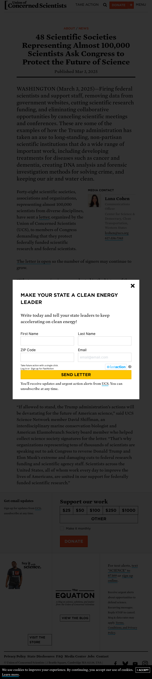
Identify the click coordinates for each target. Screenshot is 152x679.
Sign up (35, 368)
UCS (105, 384)
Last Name (86, 334)
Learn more (10, 674)
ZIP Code (28, 350)
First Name (29, 334)
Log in (24, 368)
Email (82, 350)
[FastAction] (116, 367)
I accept (143, 670)
